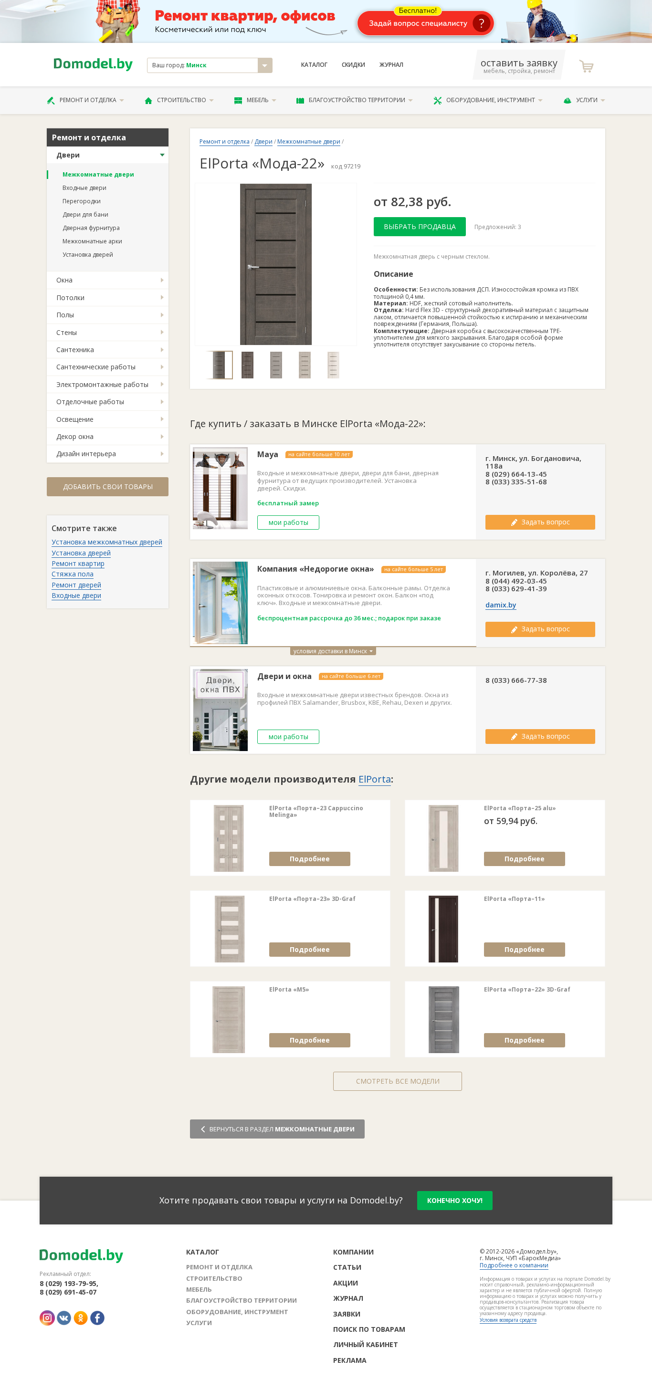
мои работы (288, 522)
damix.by (500, 605)
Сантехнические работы (96, 366)
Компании (353, 1251)
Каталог (314, 65)
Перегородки (82, 201)
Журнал (391, 65)
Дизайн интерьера (86, 453)
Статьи (347, 1267)
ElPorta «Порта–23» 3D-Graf (312, 899)
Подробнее (310, 858)
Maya (267, 454)
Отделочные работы (90, 401)
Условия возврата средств (508, 1320)
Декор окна (75, 436)
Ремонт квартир (78, 563)
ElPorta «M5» (289, 989)
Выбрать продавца (420, 226)
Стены (66, 332)
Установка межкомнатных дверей (107, 541)
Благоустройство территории (357, 100)
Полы (65, 314)
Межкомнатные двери (98, 174)
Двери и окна (284, 676)
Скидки (353, 65)
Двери (68, 154)
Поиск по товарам (369, 1329)
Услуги (587, 100)
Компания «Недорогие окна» (315, 569)
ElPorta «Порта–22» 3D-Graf (527, 989)
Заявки (346, 1313)
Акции (345, 1282)
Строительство (181, 100)
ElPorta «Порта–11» (514, 899)
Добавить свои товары (108, 486)
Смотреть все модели (398, 1081)
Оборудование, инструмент (490, 100)
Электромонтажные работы (102, 384)
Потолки (70, 297)
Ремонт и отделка (88, 100)
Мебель (258, 100)
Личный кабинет (365, 1344)
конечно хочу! (455, 1200)
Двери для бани (85, 214)
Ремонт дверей (76, 584)
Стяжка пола (73, 573)
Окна (64, 279)
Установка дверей (88, 255)
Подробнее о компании (514, 1265)
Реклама (350, 1360)
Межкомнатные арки (92, 241)
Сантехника (75, 349)
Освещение (75, 419)
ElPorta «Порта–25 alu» (520, 808)
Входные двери (84, 188)
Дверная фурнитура (91, 228)
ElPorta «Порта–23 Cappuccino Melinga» (316, 812)
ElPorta (374, 779)
